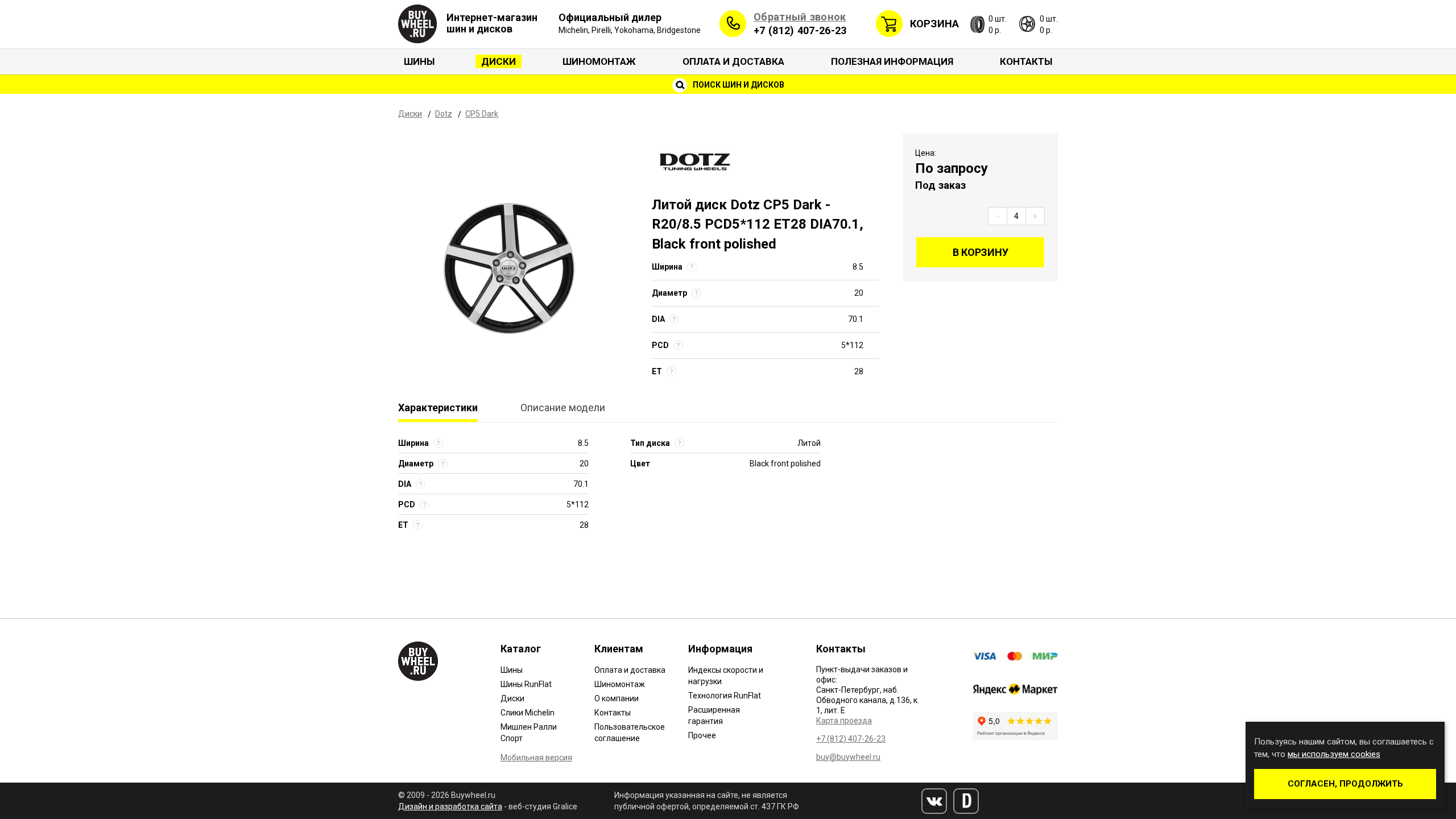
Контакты (1026, 61)
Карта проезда (844, 720)
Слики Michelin (527, 712)
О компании (616, 698)
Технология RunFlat (724, 695)
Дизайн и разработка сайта (450, 806)
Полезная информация (892, 61)
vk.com (934, 801)
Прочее (702, 735)
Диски (498, 61)
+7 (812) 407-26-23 (800, 30)
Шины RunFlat (526, 684)
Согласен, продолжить (1345, 784)
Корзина (934, 24)
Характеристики (438, 407)
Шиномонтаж (599, 61)
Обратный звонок (800, 17)
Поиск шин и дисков (737, 84)
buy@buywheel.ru (848, 757)
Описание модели (562, 407)
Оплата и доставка (733, 61)
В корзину (980, 252)
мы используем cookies (1334, 754)
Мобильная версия (536, 757)
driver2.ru (966, 801)
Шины (419, 61)
